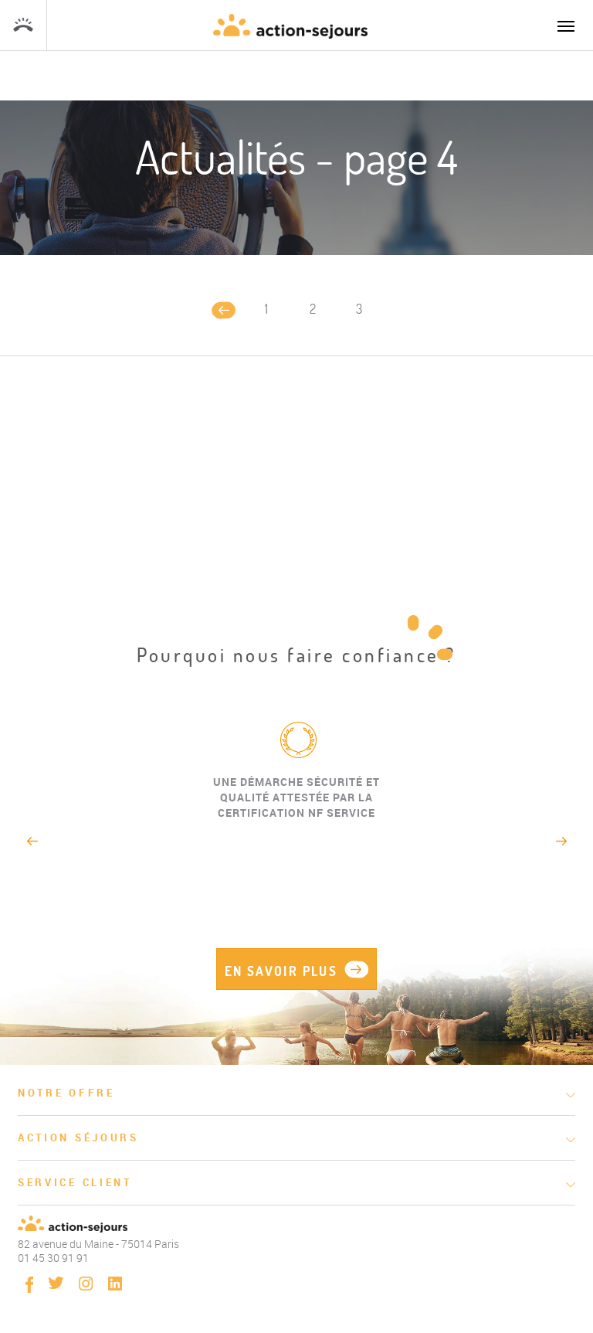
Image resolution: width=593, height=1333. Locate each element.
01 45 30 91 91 (23, 25)
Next (562, 841)
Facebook (29, 1285)
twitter (56, 1283)
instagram (86, 1283)
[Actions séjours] (290, 26)
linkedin (115, 1283)
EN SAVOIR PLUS (281, 971)
